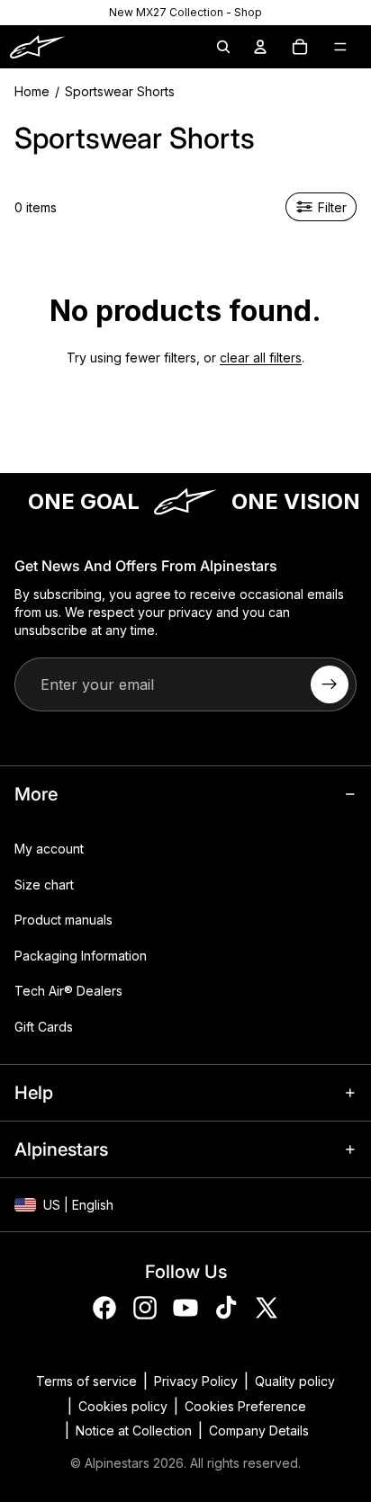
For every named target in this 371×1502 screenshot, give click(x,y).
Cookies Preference (245, 1406)
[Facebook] (104, 1307)
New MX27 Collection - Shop (185, 12)
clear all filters (261, 357)
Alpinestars (117, 1463)
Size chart (44, 884)
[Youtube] (185, 1307)
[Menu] (340, 46)
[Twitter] (266, 1307)
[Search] (223, 47)
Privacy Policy (196, 1381)
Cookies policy (122, 1406)
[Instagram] (145, 1307)
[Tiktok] (226, 1307)
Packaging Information (80, 955)
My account (49, 848)
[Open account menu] (260, 47)
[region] (185, 13)
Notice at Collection (134, 1430)
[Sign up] (329, 684)
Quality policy (295, 1381)
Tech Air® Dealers (68, 990)
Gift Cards (43, 1026)
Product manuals (63, 919)
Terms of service (86, 1381)
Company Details (259, 1430)
